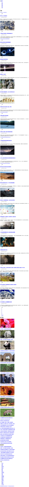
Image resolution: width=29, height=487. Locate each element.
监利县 (2, 468)
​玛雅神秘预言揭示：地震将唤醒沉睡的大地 (5, 438)
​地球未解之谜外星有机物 (4, 59)
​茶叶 (2, 481)
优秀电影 (3, 476)
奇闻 (2, 5)
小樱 (2, 474)
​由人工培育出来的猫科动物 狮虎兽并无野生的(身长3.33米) (7, 428)
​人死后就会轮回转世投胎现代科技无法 (6, 140)
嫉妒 (2, 473)
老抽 (2, 470)
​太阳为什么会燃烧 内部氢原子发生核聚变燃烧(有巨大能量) (7, 429)
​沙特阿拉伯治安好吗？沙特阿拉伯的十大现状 (6, 426)
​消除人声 (3, 478)
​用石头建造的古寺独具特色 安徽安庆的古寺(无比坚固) (7, 407)
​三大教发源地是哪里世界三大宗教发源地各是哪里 (7, 232)
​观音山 (2, 483)
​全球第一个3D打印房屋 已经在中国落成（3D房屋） (6, 339)
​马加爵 (2, 480)
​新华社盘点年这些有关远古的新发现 (5, 166)
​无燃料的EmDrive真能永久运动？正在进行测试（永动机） (7, 423)
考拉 (2, 467)
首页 (2, 2)
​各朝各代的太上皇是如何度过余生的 (4, 420)
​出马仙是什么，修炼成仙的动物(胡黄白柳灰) (5, 446)
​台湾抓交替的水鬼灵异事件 (4, 115)
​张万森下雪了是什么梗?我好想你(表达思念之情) (6, 384)
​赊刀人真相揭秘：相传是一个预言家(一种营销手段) (6, 422)
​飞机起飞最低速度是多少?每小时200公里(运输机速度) (7, 425)
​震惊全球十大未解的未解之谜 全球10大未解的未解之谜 (7, 432)
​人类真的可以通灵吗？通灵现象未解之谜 (6, 33)
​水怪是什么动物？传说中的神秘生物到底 (6, 131)
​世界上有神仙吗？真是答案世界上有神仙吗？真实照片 (8, 284)
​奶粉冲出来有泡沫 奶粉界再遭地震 (5, 42)
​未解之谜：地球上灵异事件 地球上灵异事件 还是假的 (7, 434)
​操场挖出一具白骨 (3, 74)
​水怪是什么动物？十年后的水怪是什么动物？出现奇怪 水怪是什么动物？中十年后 (12, 267)
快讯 (2, 3)
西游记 (2, 479)
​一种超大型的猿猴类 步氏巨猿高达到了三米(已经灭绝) (7, 452)
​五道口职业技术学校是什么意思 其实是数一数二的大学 (7, 362)
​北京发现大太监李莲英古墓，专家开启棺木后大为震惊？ (7, 431)
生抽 (2, 471)
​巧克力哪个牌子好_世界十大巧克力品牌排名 (5, 441)
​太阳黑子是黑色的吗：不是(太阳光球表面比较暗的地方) (7, 396)
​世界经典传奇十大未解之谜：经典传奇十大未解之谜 (8, 216)
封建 (2, 464)
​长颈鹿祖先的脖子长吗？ (4, 249)
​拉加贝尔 (3, 477)
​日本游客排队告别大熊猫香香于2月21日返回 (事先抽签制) (7, 350)
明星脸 (2, 482)
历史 (2, 6)
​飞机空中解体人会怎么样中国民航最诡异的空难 (6, 435)
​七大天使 (3, 484)
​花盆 (2, 465)
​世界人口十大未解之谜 (3, 15)
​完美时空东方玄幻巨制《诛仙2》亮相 (5, 106)
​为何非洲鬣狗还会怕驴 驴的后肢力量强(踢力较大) (6, 417)
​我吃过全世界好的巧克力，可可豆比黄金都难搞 (7, 182)
